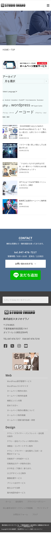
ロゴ (44, 113)
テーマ (11, 113)
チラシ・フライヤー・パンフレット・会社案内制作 (25, 435)
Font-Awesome (31, 100)
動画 (4, 117)
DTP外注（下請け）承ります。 (20, 468)
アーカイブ (9, 76)
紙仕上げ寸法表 (13, 487)
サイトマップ (42, 508)
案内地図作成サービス (16, 492)
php (5, 105)
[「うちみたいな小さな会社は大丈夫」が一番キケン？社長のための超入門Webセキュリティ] (10, 169)
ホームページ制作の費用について (21, 410)
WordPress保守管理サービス (19, 381)
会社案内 (19, 501)
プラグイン (38, 113)
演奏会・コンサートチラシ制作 (20, 446)
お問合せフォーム (20, 514)
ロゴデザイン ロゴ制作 (16, 473)
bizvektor (14, 100)
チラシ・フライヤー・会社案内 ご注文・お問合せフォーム (24, 452)
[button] (48, 5)
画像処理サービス (14, 478)
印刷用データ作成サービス (18, 458)
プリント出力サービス (16, 482)
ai (3, 100)
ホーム (8, 501)
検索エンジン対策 (15, 400)
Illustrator (40, 100)
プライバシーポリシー (36, 501)
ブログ (35, 514)
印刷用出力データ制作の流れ (19, 463)
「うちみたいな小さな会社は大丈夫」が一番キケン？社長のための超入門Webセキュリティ (32, 166)
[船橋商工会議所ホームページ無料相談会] (10, 206)
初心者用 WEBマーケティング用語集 (18, 508)
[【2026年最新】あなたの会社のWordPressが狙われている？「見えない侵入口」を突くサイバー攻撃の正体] (10, 132)
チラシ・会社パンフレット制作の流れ (22, 441)
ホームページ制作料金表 (17, 395)
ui (9, 106)
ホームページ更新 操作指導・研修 (21, 420)
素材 (8, 117)
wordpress (20, 105)
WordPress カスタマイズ (17, 386)
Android (7, 100)
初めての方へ (12, 405)
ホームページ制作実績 (16, 415)
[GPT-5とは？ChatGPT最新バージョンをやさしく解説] (10, 188)
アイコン (5, 113)
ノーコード (24, 111)
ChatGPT (22, 100)
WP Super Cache (36, 106)
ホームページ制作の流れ (17, 390)
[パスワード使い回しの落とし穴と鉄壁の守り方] (10, 150)
